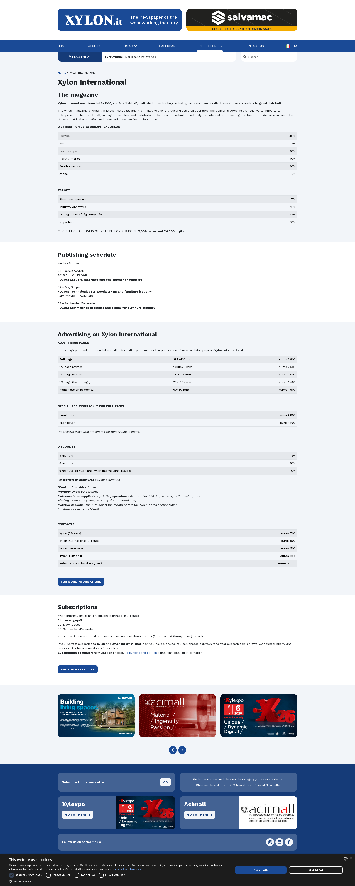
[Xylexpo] (177, 715)
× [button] (350, 858)
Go (165, 782)
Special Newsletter (268, 785)
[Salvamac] (241, 20)
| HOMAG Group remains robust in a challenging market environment (164, 57)
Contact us (254, 46)
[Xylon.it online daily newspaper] (93, 19)
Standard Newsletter (211, 785)
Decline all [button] (315, 869)
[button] (173, 750)
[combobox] (346, 859)
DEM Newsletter (240, 785)
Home (62, 46)
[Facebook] (289, 842)
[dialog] (177, 870)
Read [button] (129, 46)
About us (95, 46)
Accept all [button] (261, 869)
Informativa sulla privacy (128, 868)
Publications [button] (207, 46)
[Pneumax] (258, 715)
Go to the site (77, 814)
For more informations (81, 582)
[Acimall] (96, 715)
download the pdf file (141, 652)
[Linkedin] (279, 842)
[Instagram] (270, 842)
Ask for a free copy (77, 669)
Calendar (167, 46)
